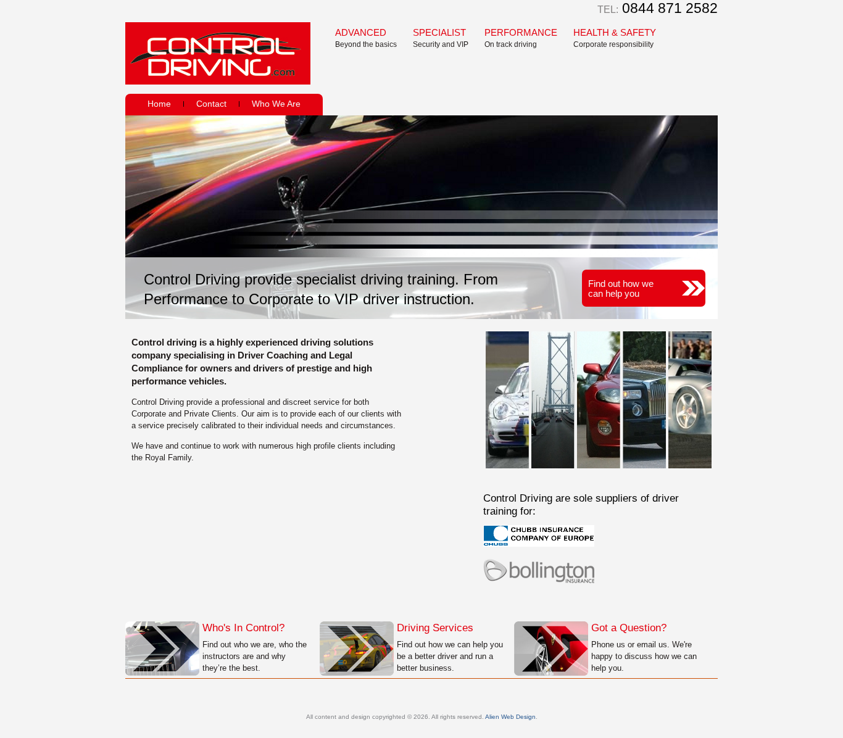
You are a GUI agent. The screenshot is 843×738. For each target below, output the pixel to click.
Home (159, 104)
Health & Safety (614, 38)
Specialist (440, 38)
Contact (211, 104)
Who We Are (276, 104)
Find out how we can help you (621, 288)
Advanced (366, 38)
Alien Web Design (510, 716)
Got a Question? (629, 628)
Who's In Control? (243, 628)
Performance (520, 38)
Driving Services (435, 628)
